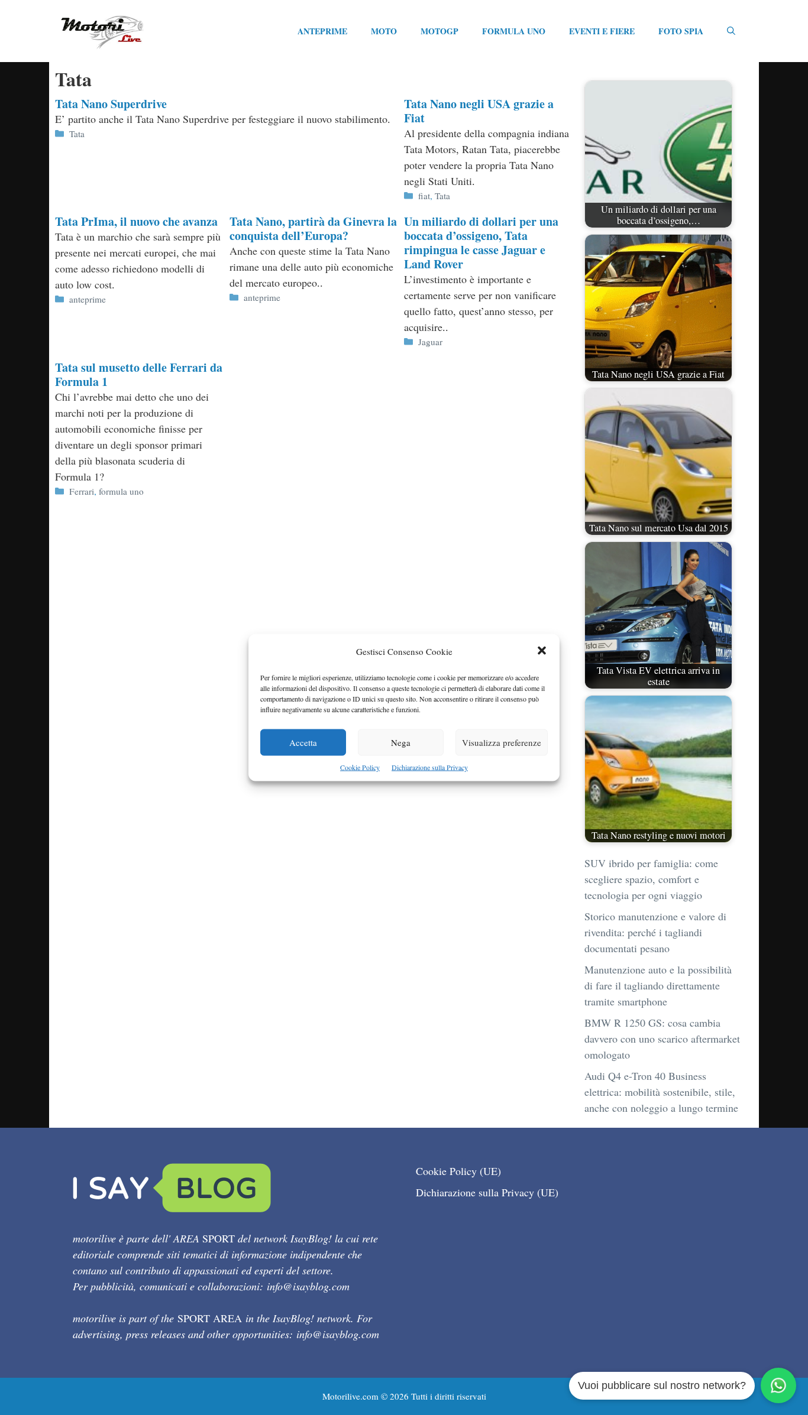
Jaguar (430, 342)
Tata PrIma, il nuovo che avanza (136, 221)
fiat (424, 196)
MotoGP (439, 31)
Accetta (303, 742)
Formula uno (513, 31)
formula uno (121, 491)
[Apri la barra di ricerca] (731, 31)
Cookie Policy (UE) (458, 1171)
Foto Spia (680, 31)
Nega (401, 742)
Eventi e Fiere (602, 31)
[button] (542, 651)
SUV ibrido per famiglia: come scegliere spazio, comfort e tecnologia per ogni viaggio (651, 879)
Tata (77, 133)
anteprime (87, 299)
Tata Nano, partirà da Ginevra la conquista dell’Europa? (313, 228)
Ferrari (81, 491)
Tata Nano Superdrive (111, 103)
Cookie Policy (360, 767)
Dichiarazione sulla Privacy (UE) (487, 1192)
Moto (384, 31)
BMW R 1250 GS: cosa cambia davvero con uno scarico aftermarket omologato (662, 1038)
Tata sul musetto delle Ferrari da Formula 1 (138, 374)
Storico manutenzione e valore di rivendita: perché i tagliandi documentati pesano (655, 932)
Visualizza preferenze (501, 742)
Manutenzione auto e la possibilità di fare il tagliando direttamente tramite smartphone (658, 985)
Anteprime (322, 31)
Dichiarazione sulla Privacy (430, 767)
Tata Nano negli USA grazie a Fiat (479, 110)
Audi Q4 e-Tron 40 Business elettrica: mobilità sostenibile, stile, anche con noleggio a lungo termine (661, 1092)
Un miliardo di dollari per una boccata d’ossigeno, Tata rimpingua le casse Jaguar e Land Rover (481, 242)
